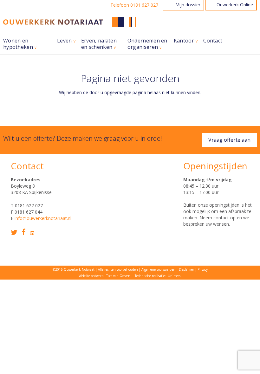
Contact (212, 40)
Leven (64, 40)
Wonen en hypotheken (18, 43)
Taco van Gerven (118, 276)
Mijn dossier (187, 5)
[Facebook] (23, 232)
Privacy (203, 269)
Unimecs (174, 276)
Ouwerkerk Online (235, 5)
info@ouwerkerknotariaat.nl (43, 218)
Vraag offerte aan (229, 139)
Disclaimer (186, 269)
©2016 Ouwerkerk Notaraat (73, 269)
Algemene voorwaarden (158, 269)
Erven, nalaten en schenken (99, 43)
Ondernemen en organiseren (147, 43)
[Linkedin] (32, 233)
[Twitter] (14, 232)
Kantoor (184, 40)
